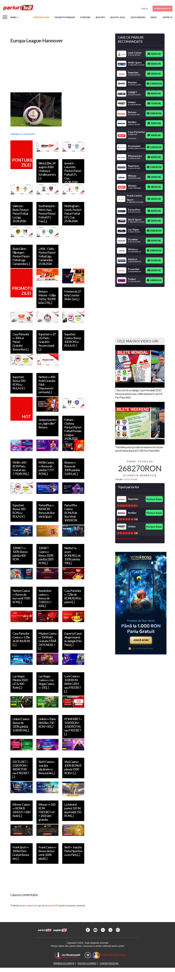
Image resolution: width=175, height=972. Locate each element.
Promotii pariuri (65, 17)
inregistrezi (31, 905)
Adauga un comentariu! (22, 133)
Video (154, 17)
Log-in (144, 8)
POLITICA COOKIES (87, 963)
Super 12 (167, 17)
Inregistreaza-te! (162, 8)
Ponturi (85, 17)
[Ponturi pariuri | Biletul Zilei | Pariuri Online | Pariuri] (18, 8)
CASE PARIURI (137, 17)
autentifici (53, 905)
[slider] (127, 505)
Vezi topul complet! (127, 538)
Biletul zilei (117, 17)
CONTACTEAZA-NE (109, 963)
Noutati (100, 17)
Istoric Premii (130, 479)
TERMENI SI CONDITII (63, 963)
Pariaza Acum (154, 499)
